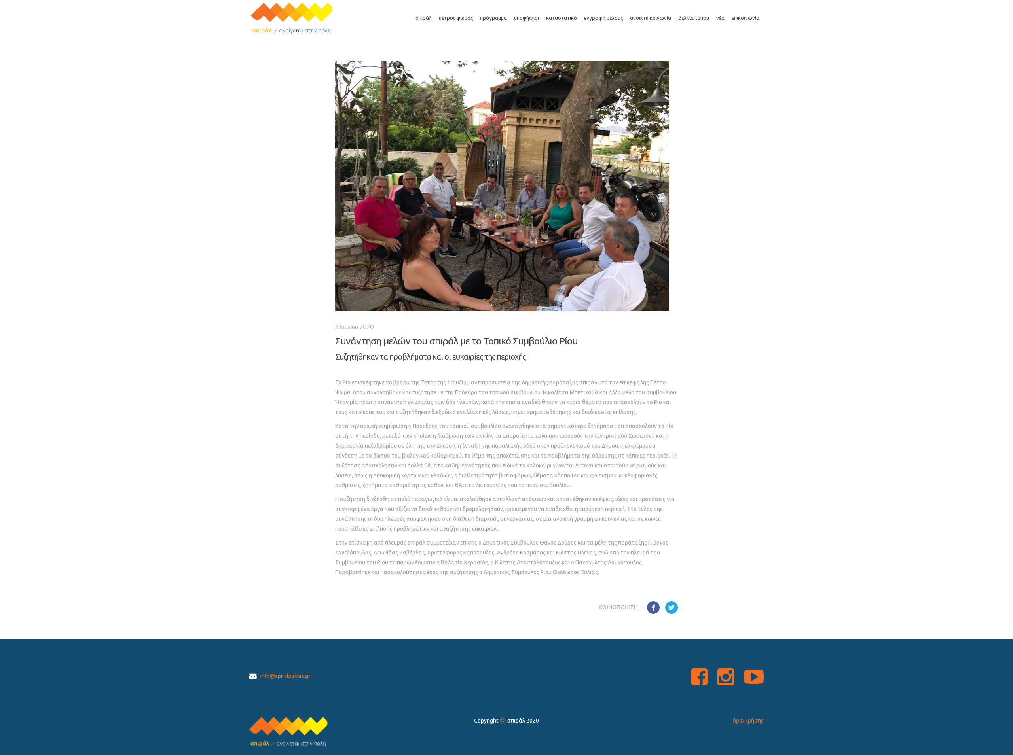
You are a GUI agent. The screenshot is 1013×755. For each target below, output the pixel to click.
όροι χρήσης (748, 720)
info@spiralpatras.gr (285, 676)
